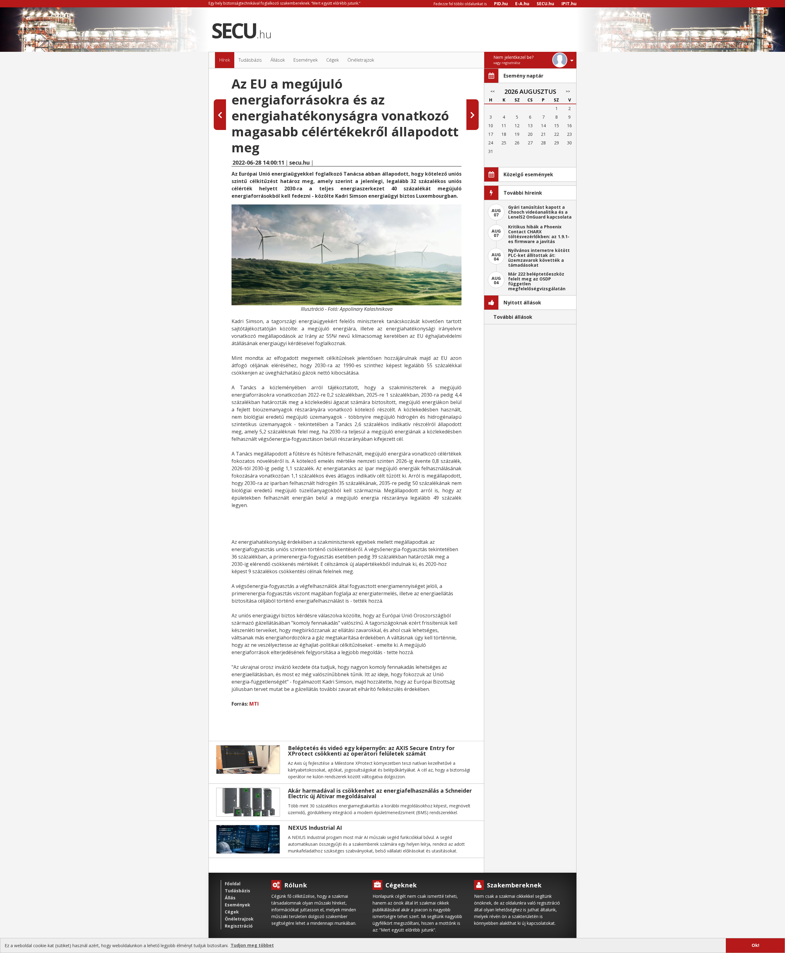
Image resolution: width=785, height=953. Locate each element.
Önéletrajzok (239, 919)
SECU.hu (545, 3)
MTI (254, 703)
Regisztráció (239, 926)
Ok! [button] (755, 945)
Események (237, 905)
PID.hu (501, 3)
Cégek (232, 912)
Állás (230, 898)
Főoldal (232, 883)
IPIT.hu (568, 3)
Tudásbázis (237, 891)
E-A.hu (522, 3)
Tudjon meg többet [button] (252, 945)
